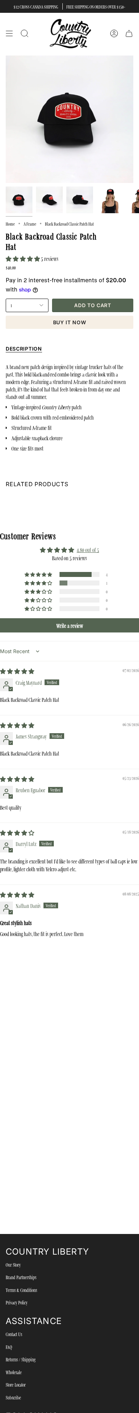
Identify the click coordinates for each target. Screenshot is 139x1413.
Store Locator (16, 1384)
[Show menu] (9, 33)
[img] (17, 670)
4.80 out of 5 (88, 549)
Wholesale (14, 1372)
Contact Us (14, 1334)
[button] (23, 258)
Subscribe (13, 1397)
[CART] (129, 33)
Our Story (13, 1264)
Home (10, 223)
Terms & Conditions (21, 1290)
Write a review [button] (69, 625)
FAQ (9, 1347)
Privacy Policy (16, 1302)
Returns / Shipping (21, 1359)
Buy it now (69, 322)
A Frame (30, 223)
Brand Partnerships (21, 1277)
